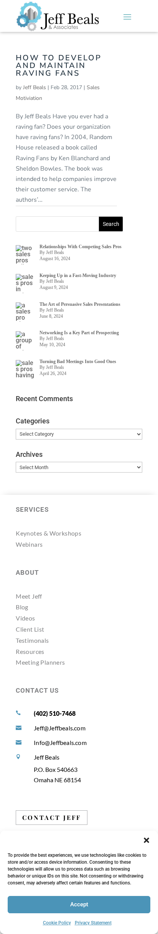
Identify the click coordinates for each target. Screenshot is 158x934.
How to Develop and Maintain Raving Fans (59, 65)
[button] (146, 840)
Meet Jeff (29, 596)
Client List (30, 629)
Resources (30, 651)
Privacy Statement (93, 923)
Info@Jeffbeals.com (60, 742)
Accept (79, 904)
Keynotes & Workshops (48, 533)
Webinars (29, 544)
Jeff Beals (34, 87)
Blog (22, 607)
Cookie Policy (57, 923)
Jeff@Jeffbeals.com (60, 728)
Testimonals (32, 640)
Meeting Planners (40, 662)
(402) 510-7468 (55, 713)
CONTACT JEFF (51, 817)
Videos (25, 618)
